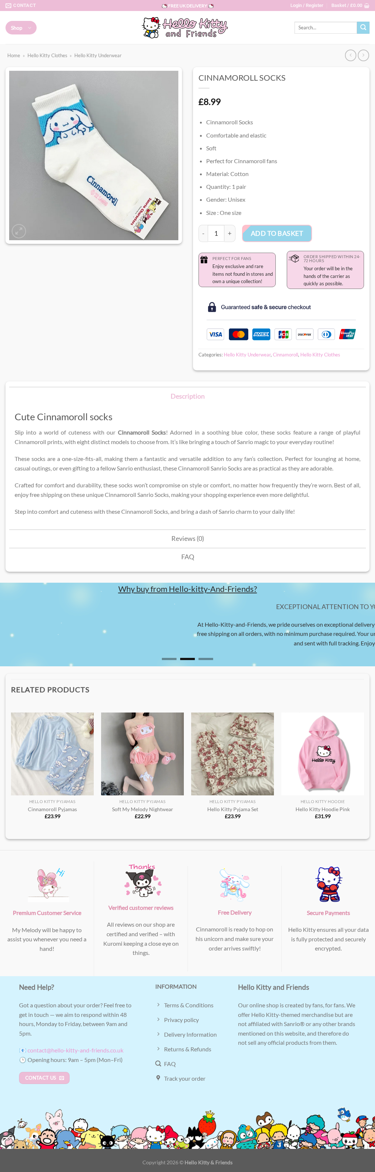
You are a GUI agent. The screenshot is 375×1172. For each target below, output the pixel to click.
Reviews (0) (187, 538)
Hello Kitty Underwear (98, 55)
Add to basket (277, 233)
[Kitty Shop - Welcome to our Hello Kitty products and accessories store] (187, 27)
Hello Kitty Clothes (47, 55)
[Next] (358, 634)
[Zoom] (19, 231)
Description (188, 396)
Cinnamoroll (285, 355)
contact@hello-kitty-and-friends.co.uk (75, 1050)
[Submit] (363, 28)
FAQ (187, 557)
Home (13, 55)
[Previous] (16, 634)
